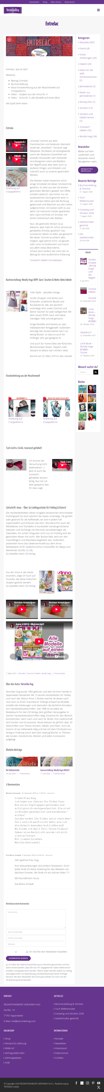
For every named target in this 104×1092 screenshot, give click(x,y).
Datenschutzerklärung (30, 964)
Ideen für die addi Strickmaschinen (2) (88, 75)
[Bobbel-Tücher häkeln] (81, 425)
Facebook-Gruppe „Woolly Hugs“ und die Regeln (92, 268)
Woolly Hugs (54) (88, 136)
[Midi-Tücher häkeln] (92, 389)
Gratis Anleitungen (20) (88, 56)
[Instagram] (87, 1083)
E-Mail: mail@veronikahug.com (20, 1021)
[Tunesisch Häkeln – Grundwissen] (83, 288)
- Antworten (50, 793)
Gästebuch (85, 332)
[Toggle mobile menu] (98, 9)
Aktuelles (22, 673)
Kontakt (59, 1038)
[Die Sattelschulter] (22, 758)
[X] (98, 1087)
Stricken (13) (86, 107)
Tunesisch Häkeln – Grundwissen (92, 293)
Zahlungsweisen (13, 1057)
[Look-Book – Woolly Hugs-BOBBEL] (83, 309)
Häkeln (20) (85, 63)
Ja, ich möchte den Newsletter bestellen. (46, 951)
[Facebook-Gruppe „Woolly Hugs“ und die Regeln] (83, 259)
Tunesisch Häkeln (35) (85, 128)
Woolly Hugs (46, 673)
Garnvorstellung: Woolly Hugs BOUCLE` (55, 770)
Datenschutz (61, 1052)
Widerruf (9, 1048)
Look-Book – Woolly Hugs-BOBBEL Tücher (87, 348)
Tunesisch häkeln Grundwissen (46, 260)
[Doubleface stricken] (92, 407)
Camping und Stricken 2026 (69, 1013)
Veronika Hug (27, 684)
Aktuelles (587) (87, 42)
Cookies (59, 1057)
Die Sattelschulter (13, 770)
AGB (7, 1062)
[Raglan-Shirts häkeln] (82, 398)
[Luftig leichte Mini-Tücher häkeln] (92, 416)
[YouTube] (98, 1083)
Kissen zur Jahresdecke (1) (87, 94)
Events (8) (85, 48)
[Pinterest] (93, 1083)
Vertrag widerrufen (14, 1052)
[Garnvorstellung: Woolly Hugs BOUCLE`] (56, 758)
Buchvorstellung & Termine (69, 1003)
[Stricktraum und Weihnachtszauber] (92, 398)
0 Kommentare (59, 773)
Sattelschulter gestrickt (67, 1018)
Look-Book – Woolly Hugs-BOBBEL (92, 315)
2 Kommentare (59, 673)
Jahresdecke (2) (87, 86)
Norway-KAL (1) (87, 101)
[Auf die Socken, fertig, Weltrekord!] (82, 407)
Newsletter (60, 1043)
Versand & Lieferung (15, 1043)
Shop (8, 1038)
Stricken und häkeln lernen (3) (87, 117)
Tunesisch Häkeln (34, 673)
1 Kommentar (24, 773)
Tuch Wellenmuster (65, 1008)
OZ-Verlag (30, 553)
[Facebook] (76, 1083)
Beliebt (88, 252)
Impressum (61, 1048)
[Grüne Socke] (82, 416)
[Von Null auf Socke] (82, 389)
